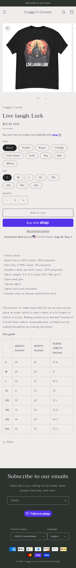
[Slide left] (30, 98)
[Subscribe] (65, 500)
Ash (59, 155)
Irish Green (13, 155)
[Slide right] (46, 98)
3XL (8, 185)
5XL (36, 185)
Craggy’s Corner (33, 561)
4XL (22, 185)
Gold (32, 155)
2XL (53, 177)
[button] (4, 12)
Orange (59, 147)
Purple (26, 147)
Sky (46, 155)
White (10, 163)
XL (40, 177)
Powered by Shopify (50, 561)
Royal (42, 147)
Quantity (7, 193)
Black (9, 147)
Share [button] (10, 442)
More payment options (38, 231)
